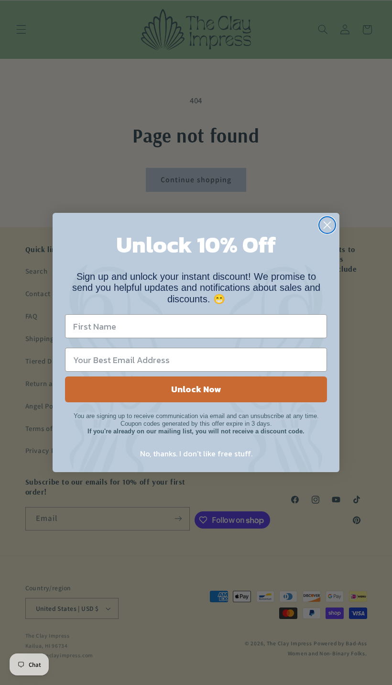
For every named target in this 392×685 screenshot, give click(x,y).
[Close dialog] (327, 225)
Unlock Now (196, 389)
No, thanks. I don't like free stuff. (196, 453)
